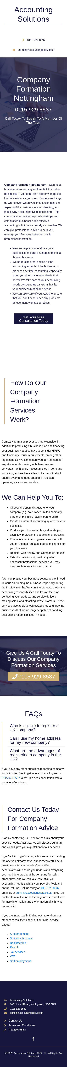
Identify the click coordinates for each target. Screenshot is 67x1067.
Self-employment (20, 961)
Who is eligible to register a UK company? (34, 727)
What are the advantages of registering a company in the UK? (35, 754)
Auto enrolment (19, 933)
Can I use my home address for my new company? (35, 740)
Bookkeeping (18, 942)
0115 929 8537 (33, 109)
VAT (12, 956)
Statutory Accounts (21, 938)
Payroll (14, 947)
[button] (36, 728)
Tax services (17, 952)
